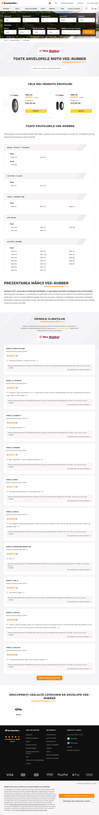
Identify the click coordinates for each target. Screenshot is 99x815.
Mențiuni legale (31, 748)
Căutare (88, 32)
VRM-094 (14, 264)
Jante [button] (17, 9)
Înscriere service (31, 745)
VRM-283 (72, 257)
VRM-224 (43, 157)
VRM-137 (43, 261)
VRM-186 (72, 227)
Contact (80, 3)
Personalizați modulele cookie (76, 801)
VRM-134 (43, 257)
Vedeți (36, 111)
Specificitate (51, 28)
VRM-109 (14, 227)
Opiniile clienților (67, 3)
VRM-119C (43, 254)
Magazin (52, 9)
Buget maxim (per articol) (71, 28)
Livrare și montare (74, 9)
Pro (56, 3)
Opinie (28, 741)
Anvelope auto (51, 735)
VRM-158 (43, 186)
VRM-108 (43, 251)
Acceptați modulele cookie (76, 796)
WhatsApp (73, 738)
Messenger (74, 743)
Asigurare (29, 735)
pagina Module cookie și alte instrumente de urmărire (31, 810)
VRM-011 (14, 186)
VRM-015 (14, 254)
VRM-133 (14, 157)
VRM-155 (43, 270)
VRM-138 (43, 264)
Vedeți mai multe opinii (49, 678)
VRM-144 (43, 267)
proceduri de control (62, 328)
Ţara (27, 757)
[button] (83, 365)
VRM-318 (72, 261)
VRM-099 (14, 267)
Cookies (28, 763)
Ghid (62, 9)
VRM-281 (72, 254)
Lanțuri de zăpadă (31, 9)
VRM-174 (43, 230)
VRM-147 (43, 227)
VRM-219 (72, 206)
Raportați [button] (11, 367)
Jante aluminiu (51, 741)
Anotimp (21, 28)
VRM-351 (72, 264)
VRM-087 (14, 261)
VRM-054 (14, 257)
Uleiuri (43, 9)
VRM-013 (14, 251)
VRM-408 (14, 165)
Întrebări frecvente (73, 750)
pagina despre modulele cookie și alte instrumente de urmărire (28, 804)
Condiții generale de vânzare (32, 752)
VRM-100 (14, 270)
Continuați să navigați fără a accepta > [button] (86, 783)
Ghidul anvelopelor (32, 738)
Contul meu (94, 3)
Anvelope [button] (6, 9)
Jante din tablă (51, 738)
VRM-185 (72, 251)
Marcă (6, 28)
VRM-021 (14, 206)
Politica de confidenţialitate (35, 760)
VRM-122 (43, 206)
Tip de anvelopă (38, 28)
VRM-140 (14, 230)
